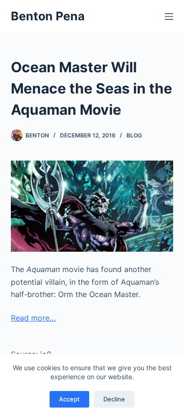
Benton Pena (48, 16)
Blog (134, 135)
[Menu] (169, 16)
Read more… (33, 318)
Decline (114, 399)
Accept (69, 399)
